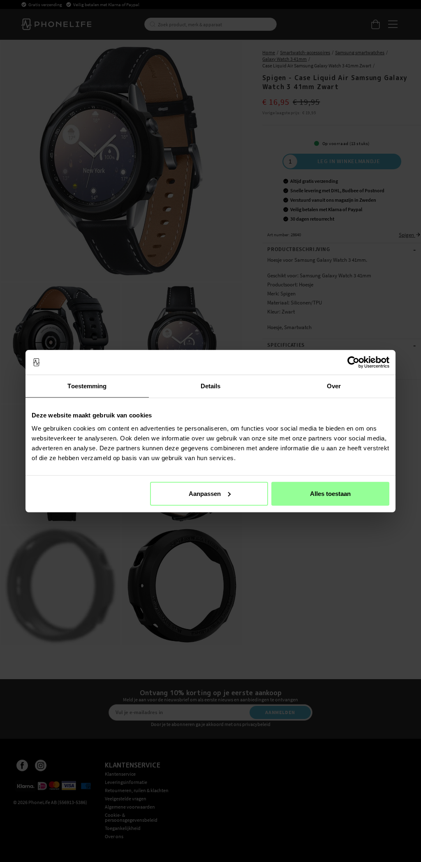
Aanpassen (205, 493)
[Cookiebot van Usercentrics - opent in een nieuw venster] (353, 362)
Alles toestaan (330, 493)
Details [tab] (211, 386)
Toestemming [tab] (86, 386)
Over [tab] (334, 386)
